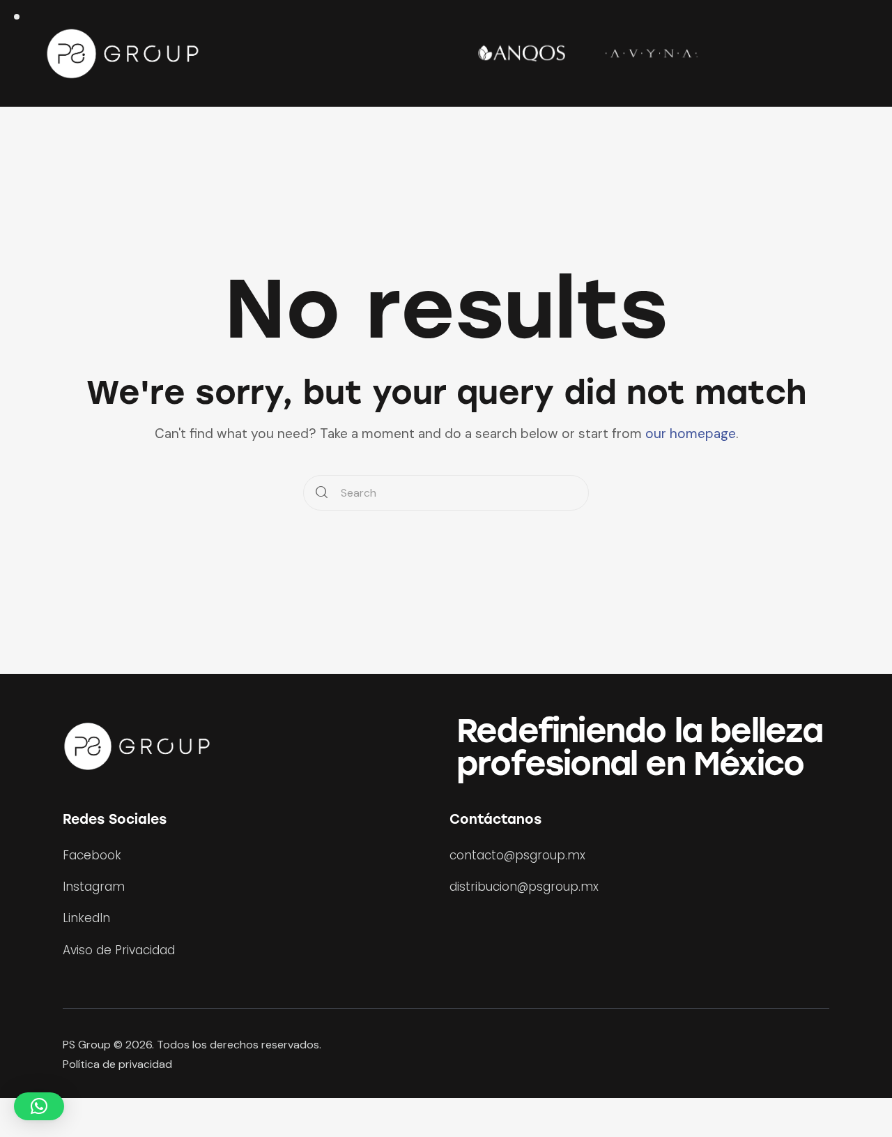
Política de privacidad (117, 1064)
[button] (39, 1106)
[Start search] (321, 493)
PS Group (87, 1044)
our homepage (690, 433)
